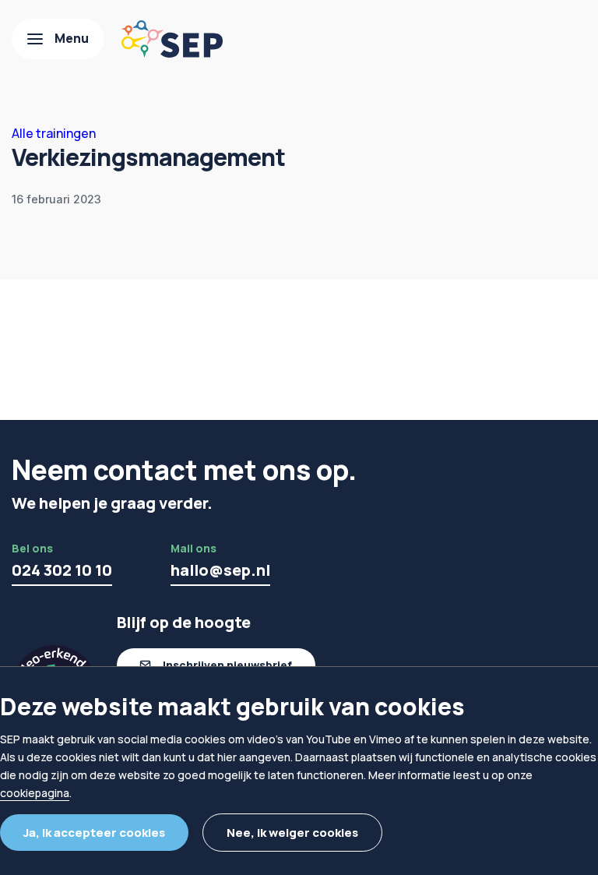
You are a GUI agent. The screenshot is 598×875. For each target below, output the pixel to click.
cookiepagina (34, 792)
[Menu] (58, 39)
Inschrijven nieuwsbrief (227, 665)
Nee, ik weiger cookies (292, 832)
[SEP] (172, 39)
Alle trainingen (54, 133)
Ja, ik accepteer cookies (94, 832)
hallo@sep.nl (220, 569)
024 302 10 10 (62, 569)
